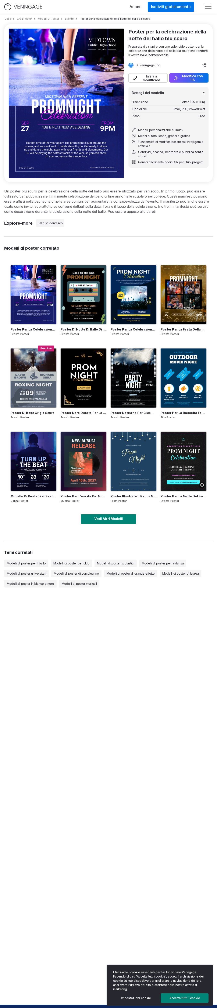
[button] (148, 78)
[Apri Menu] (208, 6)
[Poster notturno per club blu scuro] (133, 378)
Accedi (135, 6)
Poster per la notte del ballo (183, 496)
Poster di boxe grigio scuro (32, 413)
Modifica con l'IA (192, 78)
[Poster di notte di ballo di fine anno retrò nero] (83, 294)
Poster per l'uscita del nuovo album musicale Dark (83, 496)
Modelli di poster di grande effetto (131, 573)
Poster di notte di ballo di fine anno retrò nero (83, 329)
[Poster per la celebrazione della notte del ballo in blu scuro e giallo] (133, 294)
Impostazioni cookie (136, 998)
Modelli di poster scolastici (115, 563)
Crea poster (24, 18)
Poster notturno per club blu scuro (133, 413)
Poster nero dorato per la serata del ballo (83, 413)
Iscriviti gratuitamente (171, 6)
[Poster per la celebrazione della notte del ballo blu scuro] (33, 294)
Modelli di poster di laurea (180, 573)
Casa (8, 18)
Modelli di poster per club (71, 563)
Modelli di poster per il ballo (26, 563)
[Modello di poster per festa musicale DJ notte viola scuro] (33, 461)
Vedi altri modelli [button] (108, 519)
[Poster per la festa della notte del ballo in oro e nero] (183, 294)
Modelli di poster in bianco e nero (30, 583)
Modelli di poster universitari (26, 573)
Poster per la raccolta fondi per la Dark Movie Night (183, 413)
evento (69, 18)
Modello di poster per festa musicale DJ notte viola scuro (33, 496)
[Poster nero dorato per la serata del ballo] (83, 378)
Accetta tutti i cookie (185, 998)
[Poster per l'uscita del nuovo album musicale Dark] (83, 461)
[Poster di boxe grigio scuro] (33, 378)
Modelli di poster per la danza (163, 563)
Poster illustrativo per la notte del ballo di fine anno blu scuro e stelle (133, 496)
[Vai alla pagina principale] (23, 6)
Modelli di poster (48, 18)
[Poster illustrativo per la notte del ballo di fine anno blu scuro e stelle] (133, 461)
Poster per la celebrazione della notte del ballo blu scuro (33, 329)
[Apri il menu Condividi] (204, 65)
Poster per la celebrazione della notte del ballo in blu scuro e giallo (133, 329)
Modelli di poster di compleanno (76, 573)
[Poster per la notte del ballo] (183, 461)
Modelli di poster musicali (79, 583)
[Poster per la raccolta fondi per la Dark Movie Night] (183, 378)
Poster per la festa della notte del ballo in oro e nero (183, 329)
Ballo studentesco (50, 223)
